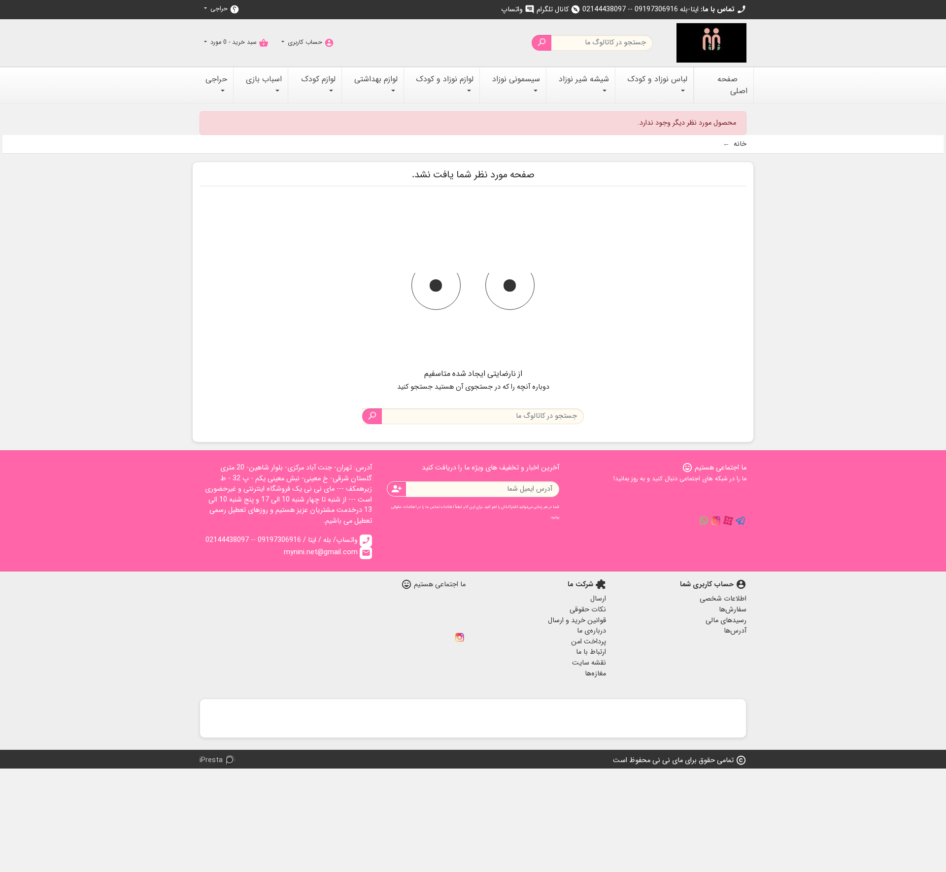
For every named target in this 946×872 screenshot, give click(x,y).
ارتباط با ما (591, 652)
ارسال (598, 598)
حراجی (223, 9)
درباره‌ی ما (591, 631)
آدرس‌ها (735, 631)
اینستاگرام (459, 637)
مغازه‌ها (595, 673)
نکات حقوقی (588, 609)
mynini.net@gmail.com (327, 552)
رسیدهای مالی (726, 620)
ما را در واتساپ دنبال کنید (703, 520)
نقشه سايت (589, 663)
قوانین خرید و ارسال (577, 620)
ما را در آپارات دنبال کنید (728, 520)
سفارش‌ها (732, 609)
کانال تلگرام (558, 9)
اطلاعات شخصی (723, 598)
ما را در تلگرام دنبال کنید (740, 520)
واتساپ (518, 9)
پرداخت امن (588, 641)
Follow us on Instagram (715, 520)
